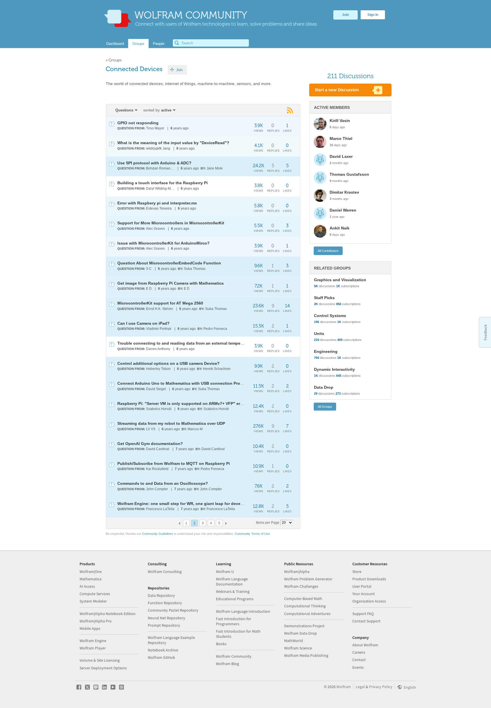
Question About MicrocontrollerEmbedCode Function (169, 263)
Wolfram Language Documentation (232, 581)
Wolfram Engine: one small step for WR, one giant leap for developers (185, 503)
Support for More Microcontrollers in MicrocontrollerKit (170, 223)
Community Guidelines (157, 533)
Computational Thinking (305, 605)
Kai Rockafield (157, 469)
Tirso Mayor (155, 128)
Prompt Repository (164, 625)
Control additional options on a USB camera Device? (168, 363)
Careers (358, 652)
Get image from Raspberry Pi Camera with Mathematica (170, 283)
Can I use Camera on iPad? (143, 323)
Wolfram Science (298, 648)
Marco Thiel (341, 138)
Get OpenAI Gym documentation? (150, 443)
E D (149, 289)
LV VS (150, 429)
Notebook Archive (163, 650)
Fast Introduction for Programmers (233, 621)
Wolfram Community (233, 656)
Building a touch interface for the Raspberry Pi (162, 183)
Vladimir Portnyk (158, 329)
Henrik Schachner (217, 369)
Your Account (363, 593)
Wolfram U (225, 571)
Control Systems (330, 315)
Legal (360, 686)
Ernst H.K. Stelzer (159, 309)
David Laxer (341, 156)
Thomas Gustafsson (349, 174)
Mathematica (90, 578)
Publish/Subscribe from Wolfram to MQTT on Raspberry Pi (173, 463)
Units (319, 333)
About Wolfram (365, 644)
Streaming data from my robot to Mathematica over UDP (171, 423)
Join (345, 15)
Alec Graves (155, 229)
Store (356, 571)
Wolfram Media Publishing (306, 655)
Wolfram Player (93, 648)
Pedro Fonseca (215, 329)
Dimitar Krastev (344, 192)
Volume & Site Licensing (100, 660)
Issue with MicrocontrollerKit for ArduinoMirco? (163, 243)
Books (221, 643)
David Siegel (156, 389)
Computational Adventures (307, 613)
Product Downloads (369, 578)
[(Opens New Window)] (290, 110)
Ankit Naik (339, 228)
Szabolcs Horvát (158, 409)
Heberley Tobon (158, 369)
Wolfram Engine (93, 640)
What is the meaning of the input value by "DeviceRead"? (173, 142)
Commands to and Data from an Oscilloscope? (162, 483)
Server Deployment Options (103, 667)
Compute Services (95, 593)
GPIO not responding (138, 123)
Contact (359, 659)
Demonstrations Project (304, 625)
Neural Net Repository (166, 617)
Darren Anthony (158, 349)
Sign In (372, 15)
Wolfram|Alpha (296, 571)
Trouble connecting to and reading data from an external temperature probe (190, 343)
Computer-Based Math (303, 598)
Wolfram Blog (227, 663)
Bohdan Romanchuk (160, 168)
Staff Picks (324, 297)
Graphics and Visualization (340, 280)
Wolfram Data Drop (300, 633)
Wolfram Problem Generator (308, 578)
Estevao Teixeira (159, 208)
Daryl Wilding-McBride (160, 189)
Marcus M (195, 429)
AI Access (87, 586)
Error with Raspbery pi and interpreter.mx (157, 203)
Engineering (326, 351)
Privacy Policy (380, 686)
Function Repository (165, 602)
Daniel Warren (343, 210)
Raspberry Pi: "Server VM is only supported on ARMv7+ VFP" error (181, 403)
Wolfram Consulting (165, 571)
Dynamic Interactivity (334, 369)
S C (149, 269)
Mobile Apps (90, 628)
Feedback (486, 332)
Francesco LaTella (160, 509)
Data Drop (323, 387)
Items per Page (267, 523)
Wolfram (343, 686)
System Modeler (93, 601)
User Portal (361, 586)
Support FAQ (363, 613)
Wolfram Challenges (301, 586)
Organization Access (369, 601)
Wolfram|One (91, 571)
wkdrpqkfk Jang (158, 148)
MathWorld (293, 640)
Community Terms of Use (252, 533)
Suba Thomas (194, 269)
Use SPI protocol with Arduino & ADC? (154, 163)
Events (358, 667)
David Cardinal (157, 449)
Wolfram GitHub (161, 657)
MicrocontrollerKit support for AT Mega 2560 (160, 303)
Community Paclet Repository (173, 610)
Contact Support (366, 621)
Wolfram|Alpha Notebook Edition (108, 613)
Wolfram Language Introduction (243, 611)
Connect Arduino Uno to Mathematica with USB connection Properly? (184, 383)
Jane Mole (215, 168)
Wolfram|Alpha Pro (96, 621)
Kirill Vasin (340, 120)
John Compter (157, 489)
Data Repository (161, 595)
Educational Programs (234, 598)
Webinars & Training (232, 591)
